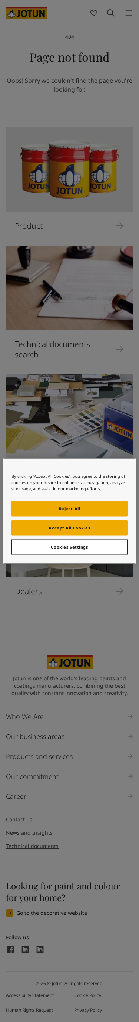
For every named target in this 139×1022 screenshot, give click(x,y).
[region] (69, 511)
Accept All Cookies (69, 528)
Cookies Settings (69, 547)
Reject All (69, 508)
